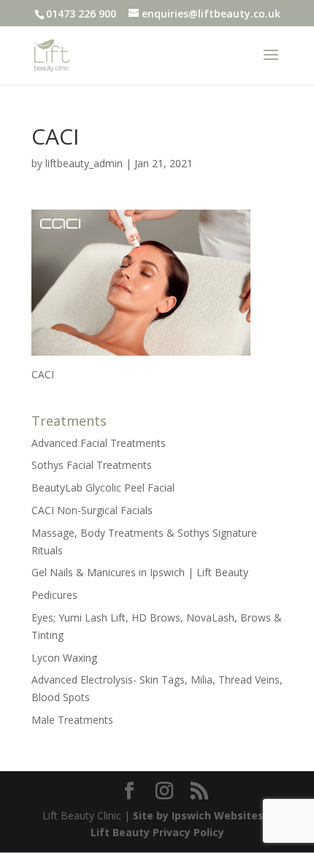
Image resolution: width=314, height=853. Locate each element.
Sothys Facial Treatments (91, 465)
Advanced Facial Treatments (98, 443)
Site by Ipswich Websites (198, 815)
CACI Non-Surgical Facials (92, 510)
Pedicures (54, 595)
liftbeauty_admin (84, 163)
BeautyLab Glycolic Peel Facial (103, 487)
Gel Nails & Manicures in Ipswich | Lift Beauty (139, 572)
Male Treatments (72, 720)
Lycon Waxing (64, 658)
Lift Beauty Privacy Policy (157, 832)
